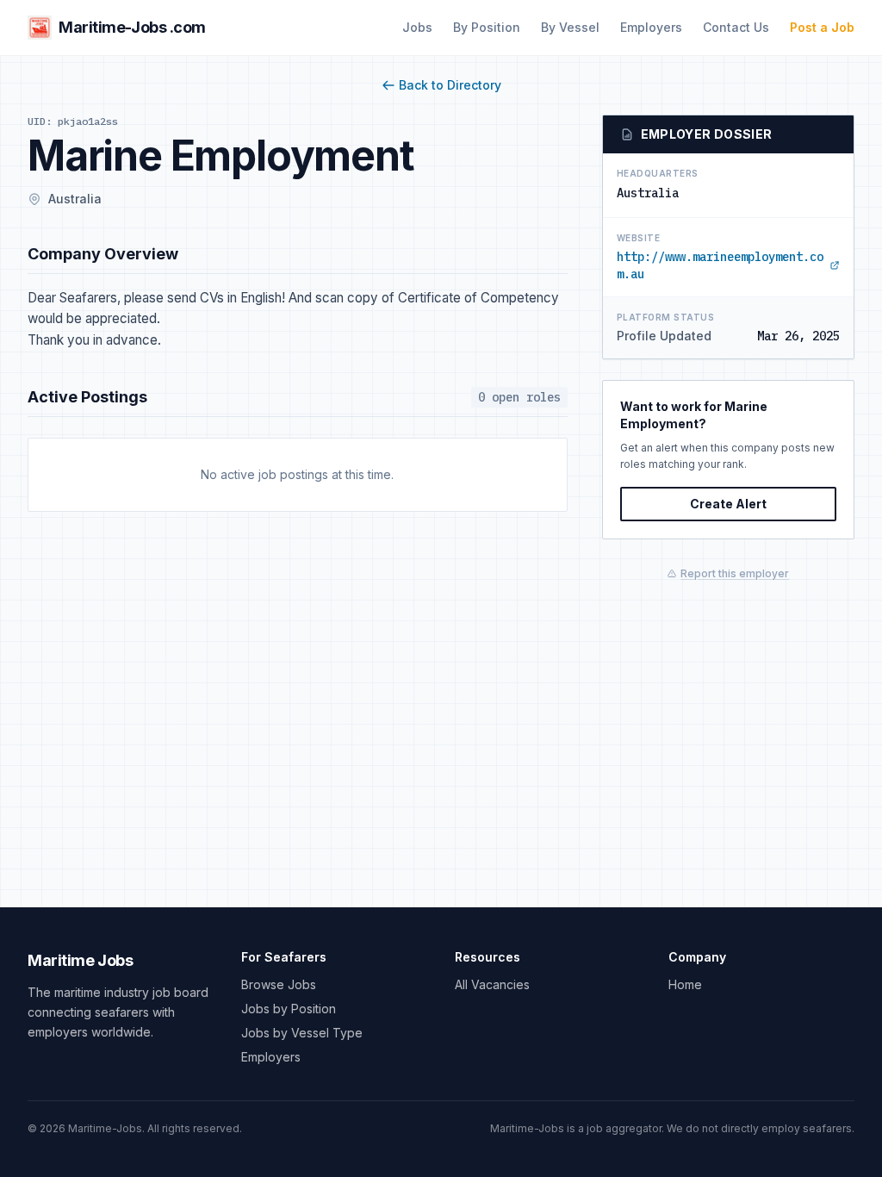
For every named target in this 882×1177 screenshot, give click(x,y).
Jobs (417, 27)
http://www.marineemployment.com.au (720, 265)
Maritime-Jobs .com (132, 27)
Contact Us (736, 27)
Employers (651, 27)
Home (685, 984)
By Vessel (570, 27)
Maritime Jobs (80, 960)
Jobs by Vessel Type (302, 1032)
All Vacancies (492, 984)
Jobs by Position (288, 1008)
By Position (486, 27)
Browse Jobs (278, 984)
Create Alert (728, 503)
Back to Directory (450, 85)
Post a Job (822, 27)
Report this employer (734, 573)
